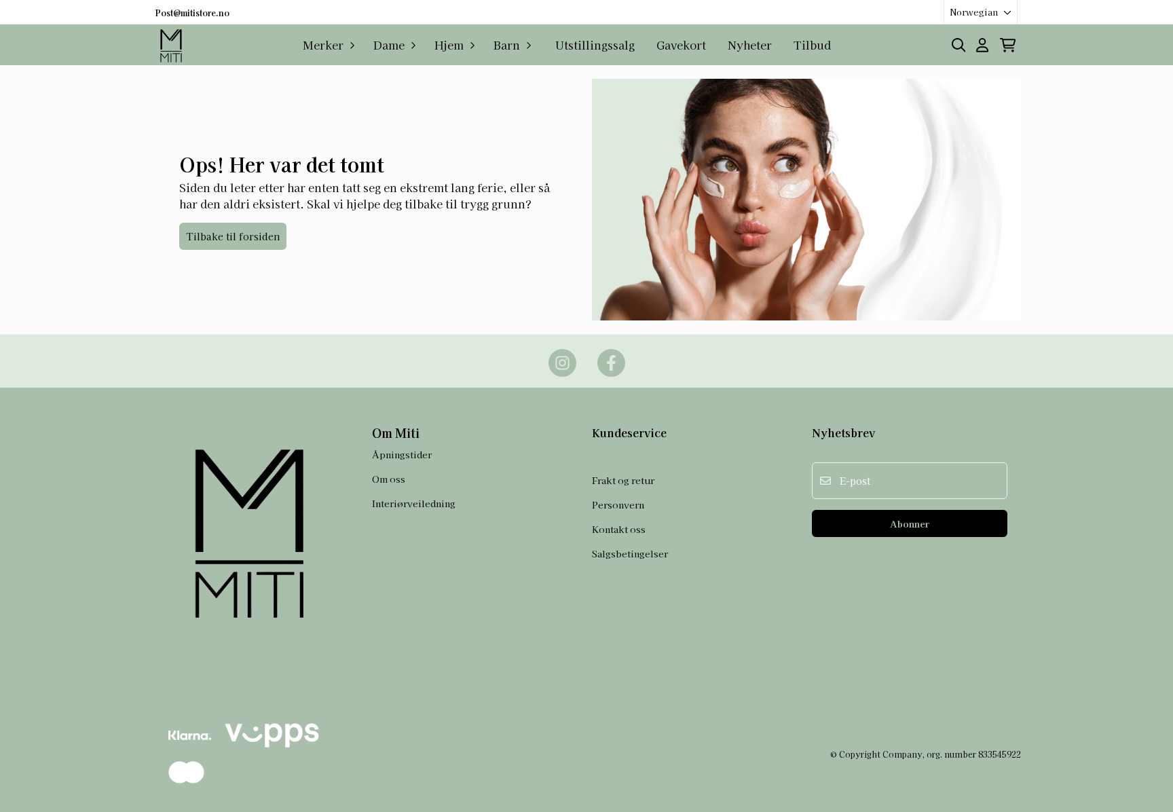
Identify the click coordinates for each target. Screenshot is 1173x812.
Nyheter (750, 45)
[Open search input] (959, 45)
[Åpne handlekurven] (1007, 45)
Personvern (618, 504)
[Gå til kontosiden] (982, 45)
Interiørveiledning (413, 503)
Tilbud (812, 45)
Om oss (388, 478)
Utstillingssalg (595, 45)
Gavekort (681, 45)
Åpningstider (402, 454)
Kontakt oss (619, 529)
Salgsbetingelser (630, 553)
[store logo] (172, 44)
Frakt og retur (623, 480)
